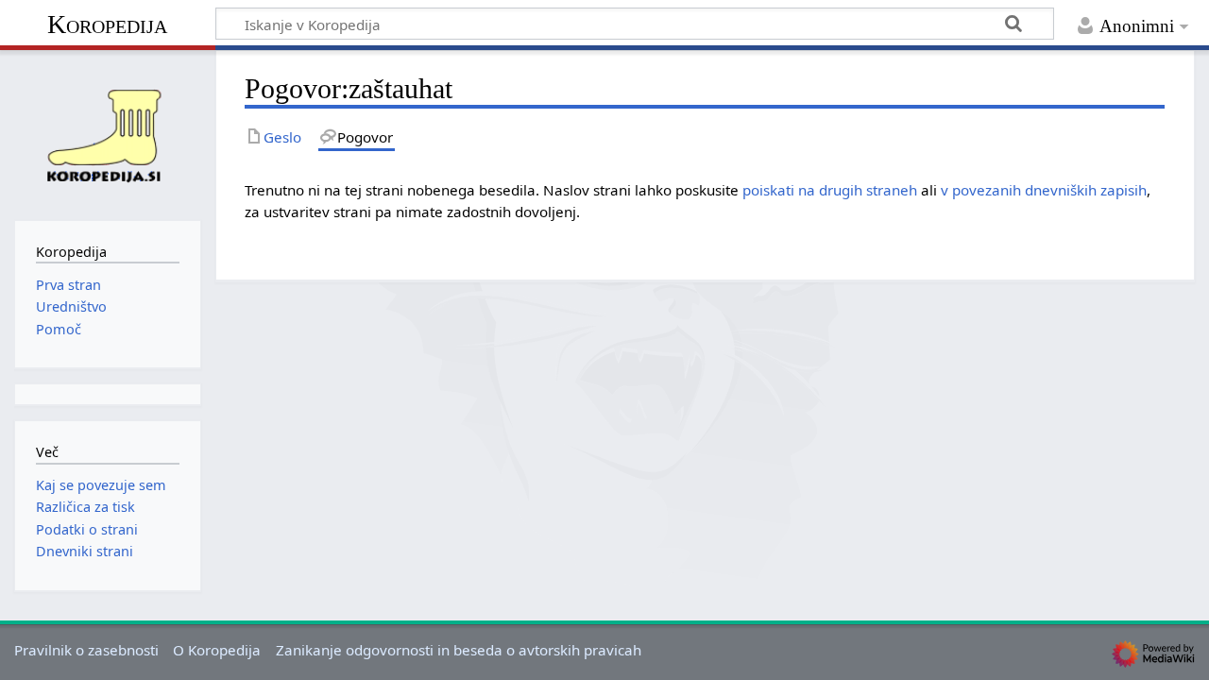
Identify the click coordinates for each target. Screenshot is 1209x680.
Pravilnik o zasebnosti (86, 649)
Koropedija (107, 24)
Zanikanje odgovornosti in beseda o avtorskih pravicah (458, 649)
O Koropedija (217, 649)
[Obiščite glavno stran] (107, 133)
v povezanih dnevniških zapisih (1044, 189)
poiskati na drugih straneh (829, 189)
